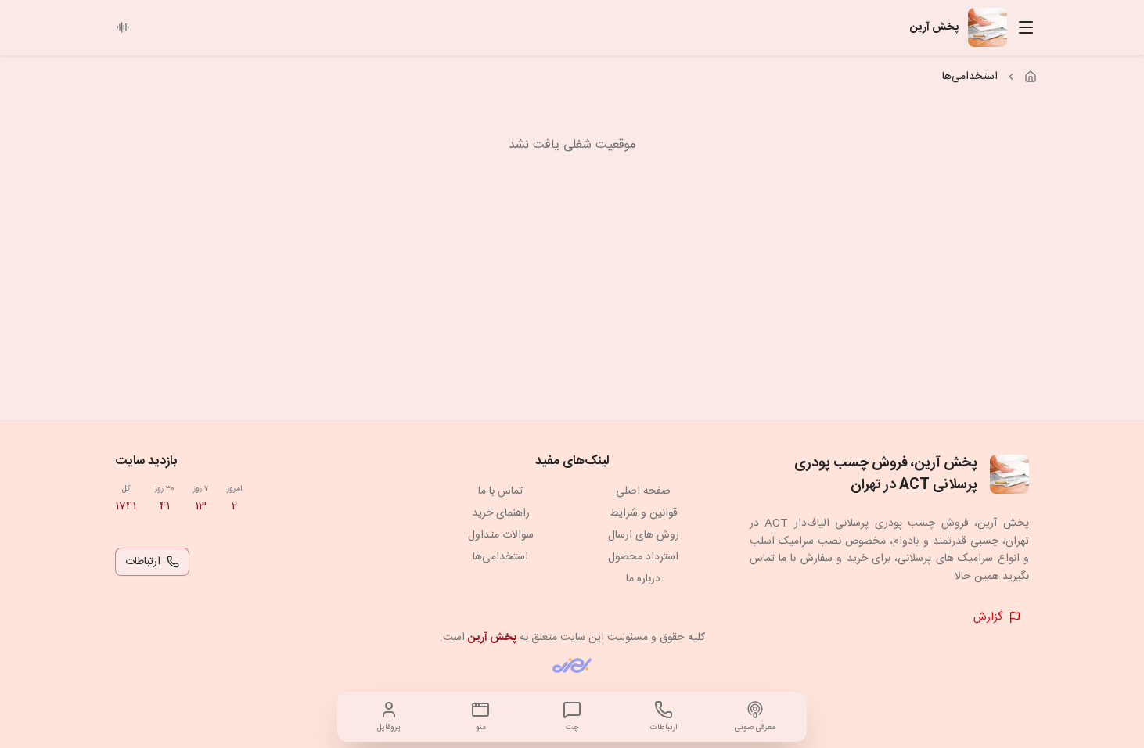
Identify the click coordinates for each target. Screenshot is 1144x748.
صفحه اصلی (643, 491)
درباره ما (643, 579)
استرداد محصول (643, 557)
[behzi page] (572, 665)
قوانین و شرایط (644, 513)
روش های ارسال (643, 535)
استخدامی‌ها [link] (970, 77)
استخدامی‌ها (500, 557)
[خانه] (1030, 76)
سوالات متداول (501, 535)
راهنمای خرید (501, 513)
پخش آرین (492, 637)
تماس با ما (500, 491)
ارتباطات (142, 561)
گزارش (987, 617)
